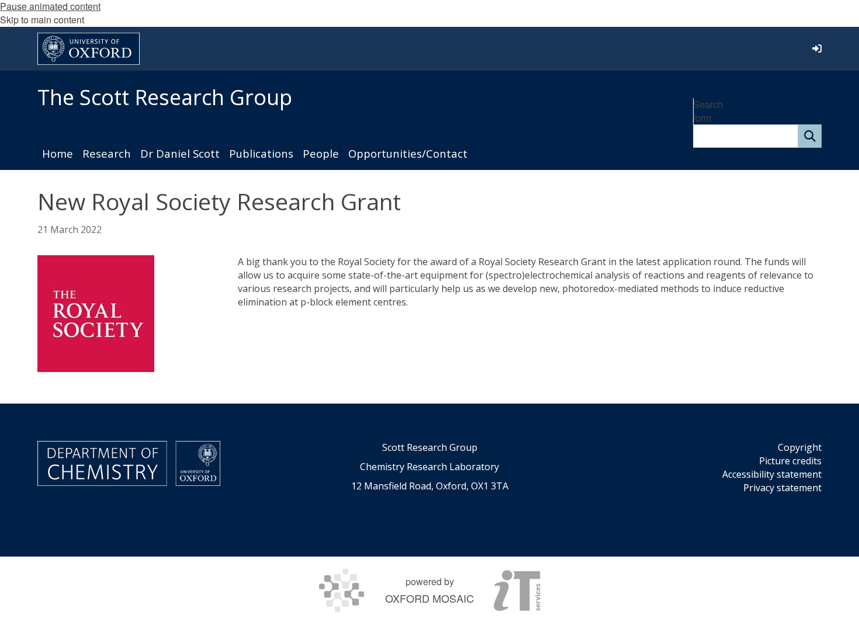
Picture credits (790, 460)
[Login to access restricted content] (817, 48)
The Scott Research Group (164, 97)
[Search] (810, 136)
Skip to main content (42, 19)
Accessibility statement (772, 474)
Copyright (800, 447)
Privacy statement (782, 487)
